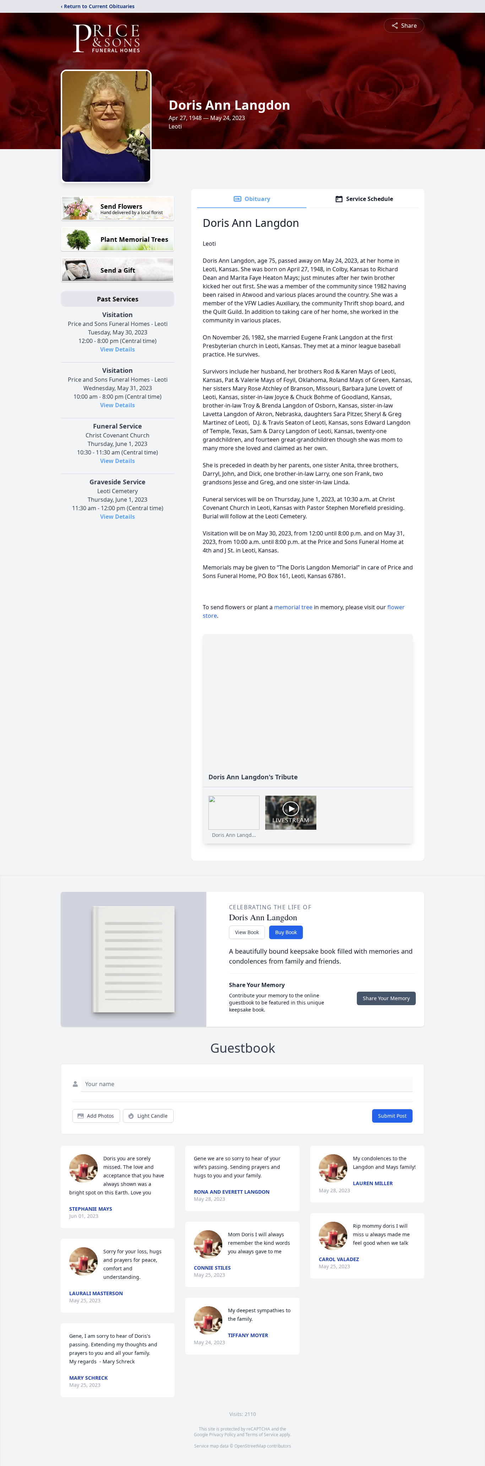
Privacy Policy (222, 1435)
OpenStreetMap (250, 1446)
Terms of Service (261, 1435)
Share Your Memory (386, 998)
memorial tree (293, 607)
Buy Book (286, 932)
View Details (117, 349)
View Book (247, 932)
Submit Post (392, 1115)
